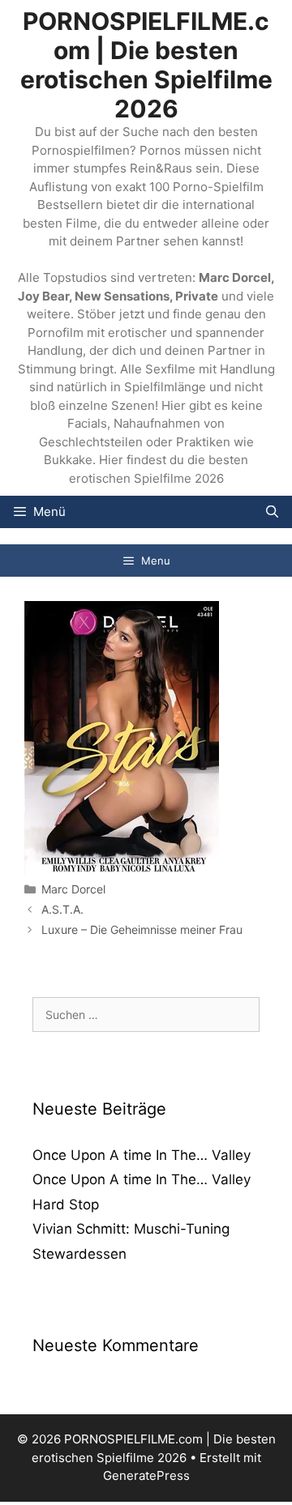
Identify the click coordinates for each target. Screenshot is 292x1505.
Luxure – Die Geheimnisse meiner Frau (142, 929)
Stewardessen (79, 1254)
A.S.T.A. (62, 909)
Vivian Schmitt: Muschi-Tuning (131, 1229)
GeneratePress (146, 1475)
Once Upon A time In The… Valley (141, 1155)
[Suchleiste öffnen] (272, 512)
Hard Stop (65, 1204)
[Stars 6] (121, 870)
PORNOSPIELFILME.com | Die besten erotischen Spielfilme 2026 (146, 64)
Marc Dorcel (73, 889)
